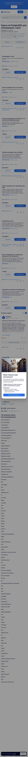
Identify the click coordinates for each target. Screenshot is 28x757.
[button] (24, 360)
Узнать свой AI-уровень (14, 395)
